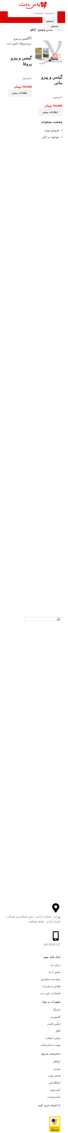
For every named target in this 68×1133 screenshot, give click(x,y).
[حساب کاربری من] (4, 17)
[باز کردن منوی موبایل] (60, 17)
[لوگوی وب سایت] (33, 5)
